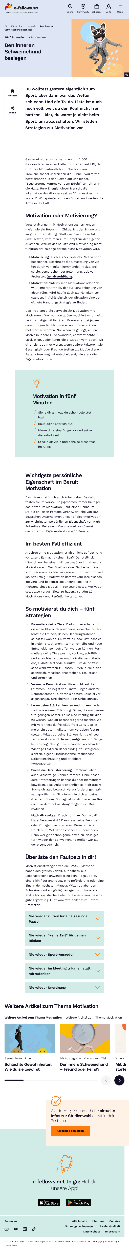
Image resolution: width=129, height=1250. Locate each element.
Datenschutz (91, 1231)
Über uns (98, 1221)
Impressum (112, 1231)
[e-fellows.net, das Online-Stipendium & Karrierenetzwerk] (21, 8)
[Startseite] (6, 26)
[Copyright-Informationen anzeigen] (126, 74)
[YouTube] (15, 1229)
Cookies (114, 1221)
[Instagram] (6, 1229)
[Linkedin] (24, 1229)
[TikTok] (33, 1229)
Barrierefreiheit (109, 1226)
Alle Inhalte (79, 1221)
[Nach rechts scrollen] (119, 1080)
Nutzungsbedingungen (79, 1226)
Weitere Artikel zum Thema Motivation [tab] (94, 1017)
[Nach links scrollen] (106, 1080)
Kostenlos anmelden (70, 1130)
